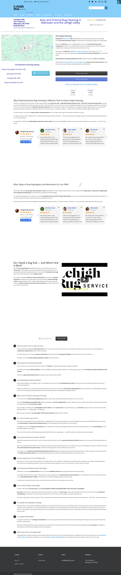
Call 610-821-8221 (42, 73)
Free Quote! (57, 15)
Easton (79, 51)
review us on (25, 142)
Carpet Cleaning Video (81, 79)
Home (15, 15)
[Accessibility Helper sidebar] (119, 2)
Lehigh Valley (98, 51)
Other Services (47, 15)
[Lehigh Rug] (20, 8)
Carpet (22, 15)
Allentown (66, 38)
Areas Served (68, 15)
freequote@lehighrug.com (42, 1)
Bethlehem (74, 51)
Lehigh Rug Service (27, 132)
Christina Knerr (50, 130)
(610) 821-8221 (29, 1)
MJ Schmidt (94, 130)
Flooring (38, 15)
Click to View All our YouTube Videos (82, 84)
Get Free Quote (61, 338)
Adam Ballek (72, 130)
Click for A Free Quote (81, 73)
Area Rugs (30, 15)
